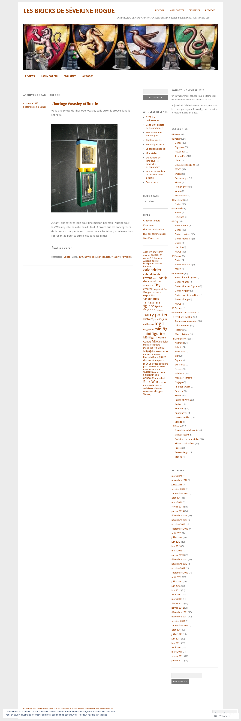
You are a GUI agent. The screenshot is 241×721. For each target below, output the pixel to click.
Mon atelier (151, 153)
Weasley (115, 257)
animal (146, 255)
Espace (178, 360)
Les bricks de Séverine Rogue (69, 10)
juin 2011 (175, 638)
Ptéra (157, 369)
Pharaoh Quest (150, 357)
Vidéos (178, 456)
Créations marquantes (186, 321)
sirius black (159, 378)
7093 (156, 252)
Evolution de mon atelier (187, 439)
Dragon (147, 292)
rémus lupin (159, 372)
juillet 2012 (176, 581)
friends (149, 310)
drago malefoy (160, 289)
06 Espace (176, 256)
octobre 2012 (178, 568)
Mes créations (182, 334)
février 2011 (177, 656)
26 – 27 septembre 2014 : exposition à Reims (155, 174)
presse (146, 366)
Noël (155, 351)
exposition (149, 295)
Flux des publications (153, 229)
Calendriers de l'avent (186, 430)
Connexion (148, 225)
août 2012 (176, 577)
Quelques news (153, 140)
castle (163, 278)
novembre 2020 (179, 480)
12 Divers (176, 426)
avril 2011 (176, 647)
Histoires (179, 151)
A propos (210, 10)
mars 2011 (176, 651)
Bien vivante (152, 182)
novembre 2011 (179, 616)
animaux (156, 255)
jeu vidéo (157, 319)
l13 (152, 324)
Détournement (182, 325)
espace (157, 292)
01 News (175, 134)
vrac (162, 391)
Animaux (179, 342)
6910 (151, 252)
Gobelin (159, 310)
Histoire (148, 319)
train (154, 388)
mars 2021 (176, 476)
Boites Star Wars (183, 264)
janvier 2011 (177, 660)
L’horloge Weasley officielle (74, 104)
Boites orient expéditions (187, 295)
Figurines (194, 10)
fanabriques (151, 299)
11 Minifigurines (179, 338)
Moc (155, 341)
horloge (101, 257)
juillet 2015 (176, 484)
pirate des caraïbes (154, 358)
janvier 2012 (177, 607)
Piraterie (179, 391)
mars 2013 (176, 550)
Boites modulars (183, 238)
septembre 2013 (179, 528)
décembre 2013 (179, 515)
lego (108, 257)
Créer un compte (151, 220)
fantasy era (151, 302)
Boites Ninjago (182, 290)
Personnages (181, 178)
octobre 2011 (178, 621)
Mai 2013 (176, 546)
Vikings (178, 421)
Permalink (126, 257)
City (157, 285)
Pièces (178, 182)
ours (145, 354)
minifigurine (154, 333)
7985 (161, 252)
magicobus (148, 329)
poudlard (163, 363)
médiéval (159, 347)
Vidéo (178, 191)
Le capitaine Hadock (156, 149)
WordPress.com (151, 238)
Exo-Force (180, 364)
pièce (161, 360)
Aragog (158, 258)
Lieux (177, 160)
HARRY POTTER (176, 10)
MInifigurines (152, 337)
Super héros (181, 413)
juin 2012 (175, 586)
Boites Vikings (182, 299)
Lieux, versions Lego (185, 165)
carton (155, 278)
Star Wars (151, 382)
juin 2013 (175, 541)
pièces (147, 363)
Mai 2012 (176, 590)
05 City (174, 221)
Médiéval (179, 373)
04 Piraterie (177, 208)
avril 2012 (176, 594)
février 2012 (177, 603)
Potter (178, 395)
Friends (178, 369)
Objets (67, 257)
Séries (178, 404)
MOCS (178, 169)
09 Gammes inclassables (183, 312)
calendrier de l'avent (151, 276)
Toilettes (158, 385)
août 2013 (176, 533)
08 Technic (176, 308)
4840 (81, 257)
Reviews (159, 10)
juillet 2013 (176, 537)
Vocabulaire (181, 195)
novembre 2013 (179, 520)
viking (156, 391)
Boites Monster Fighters (187, 286)
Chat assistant (182, 434)
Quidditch (148, 372)
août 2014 (176, 498)
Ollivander (163, 351)
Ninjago (148, 351)
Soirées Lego (181, 452)
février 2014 (177, 506)
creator (147, 289)
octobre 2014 (178, 489)
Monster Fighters (151, 344)
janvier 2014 (177, 511)
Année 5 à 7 (149, 258)
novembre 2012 (179, 564)
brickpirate (148, 263)
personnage (154, 354)
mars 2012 (176, 599)
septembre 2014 (179, 493)
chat (145, 281)
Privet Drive (148, 369)
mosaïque (148, 348)
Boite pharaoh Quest (185, 277)
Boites (178, 143)
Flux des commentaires (154, 234)
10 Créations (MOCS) (181, 317)
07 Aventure (177, 273)
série (151, 385)
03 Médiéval (177, 200)
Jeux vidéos (180, 156)
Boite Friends (181, 225)
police (155, 363)
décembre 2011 (179, 612)
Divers (178, 243)
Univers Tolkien (182, 417)
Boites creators (182, 234)
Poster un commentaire (34, 107)
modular (163, 341)
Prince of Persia (157, 366)
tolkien (147, 388)
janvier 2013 (177, 555)
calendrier (152, 270)
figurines (158, 306)
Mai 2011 (176, 643)
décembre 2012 (179, 559)
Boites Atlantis (182, 282)
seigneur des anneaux (151, 376)
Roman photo (182, 186)
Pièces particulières (184, 443)
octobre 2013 (178, 524)
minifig (160, 329)
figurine (148, 306)
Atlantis (147, 260)
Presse (178, 448)
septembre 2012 (179, 572)
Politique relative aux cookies (93, 715)
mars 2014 (176, 502)
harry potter (90, 257)
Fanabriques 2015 (155, 144)
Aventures (180, 351)
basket (155, 261)
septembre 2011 (179, 625)
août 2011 (176, 630)
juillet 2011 (176, 634)
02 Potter (176, 138)
